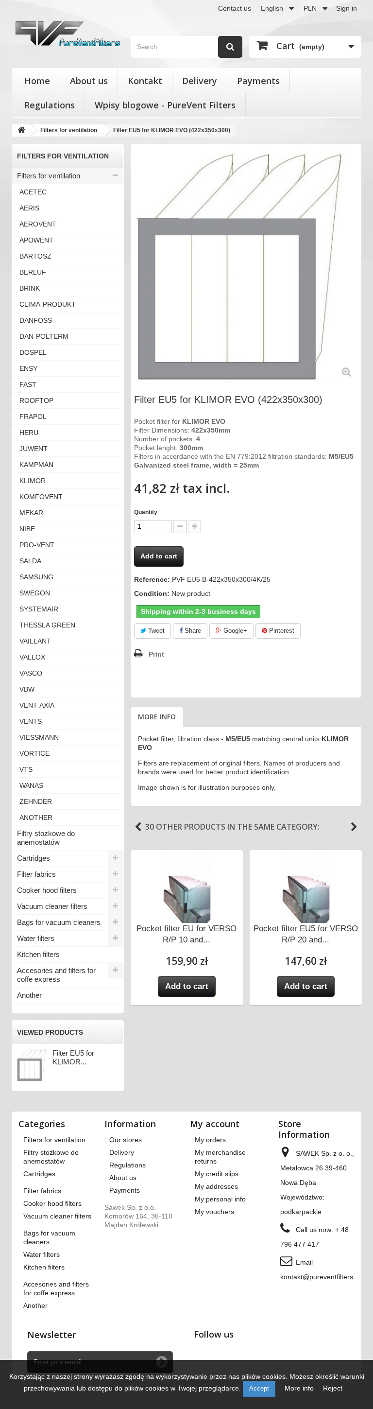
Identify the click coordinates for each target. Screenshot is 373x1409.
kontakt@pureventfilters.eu (321, 1277)
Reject (332, 1388)
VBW (26, 689)
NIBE (27, 529)
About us (89, 81)
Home (37, 81)
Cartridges (33, 858)
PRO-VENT (36, 545)
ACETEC (33, 192)
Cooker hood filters (47, 890)
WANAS (31, 785)
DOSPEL (33, 352)
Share (192, 630)
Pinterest (280, 630)
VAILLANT (35, 641)
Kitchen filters (38, 954)
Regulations (49, 105)
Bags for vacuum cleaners (59, 922)
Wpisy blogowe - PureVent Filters (165, 105)
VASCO (30, 673)
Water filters (35, 938)
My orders (210, 1140)
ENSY (28, 368)
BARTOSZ (35, 256)
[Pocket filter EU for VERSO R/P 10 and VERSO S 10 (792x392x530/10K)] (187, 895)
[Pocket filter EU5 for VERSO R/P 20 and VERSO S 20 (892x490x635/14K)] (305, 895)
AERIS (29, 208)
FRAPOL (33, 416)
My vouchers (214, 1212)
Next (354, 827)
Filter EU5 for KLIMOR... (73, 1057)
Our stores (125, 1140)
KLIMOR (32, 481)
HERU (28, 432)
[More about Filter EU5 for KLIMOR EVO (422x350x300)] (32, 1065)
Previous (138, 827)
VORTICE (34, 753)
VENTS (30, 721)
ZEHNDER (35, 801)
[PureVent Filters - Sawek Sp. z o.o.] (68, 33)
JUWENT (33, 448)
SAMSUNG (36, 577)
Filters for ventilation (48, 176)
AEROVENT (37, 224)
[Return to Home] (21, 130)
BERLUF (32, 272)
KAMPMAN (36, 465)
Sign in (346, 8)
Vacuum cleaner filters (52, 906)
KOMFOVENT (41, 497)
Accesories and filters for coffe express (56, 974)
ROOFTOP (36, 400)
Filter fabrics (36, 874)
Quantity (145, 512)
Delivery (199, 81)
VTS (26, 769)
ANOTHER (35, 817)
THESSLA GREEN (47, 625)
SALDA (30, 561)
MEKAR (31, 513)
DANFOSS (35, 320)
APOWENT (36, 240)
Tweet (155, 630)
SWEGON (34, 593)
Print (156, 654)
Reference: (152, 579)
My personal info (220, 1199)
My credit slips (216, 1174)
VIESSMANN (39, 737)
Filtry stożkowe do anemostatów (46, 837)
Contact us (234, 8)
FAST (27, 384)
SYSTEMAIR (38, 609)
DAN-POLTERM (43, 336)
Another (29, 995)
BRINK (29, 288)
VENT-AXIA (36, 705)
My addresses (216, 1186)
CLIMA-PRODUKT (47, 304)
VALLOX (32, 657)
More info (157, 716)
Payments (258, 81)
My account (214, 1124)
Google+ (234, 630)
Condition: (152, 593)
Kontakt (145, 81)
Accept (259, 1388)
